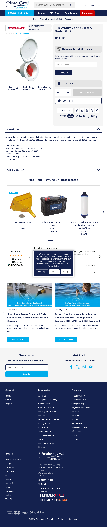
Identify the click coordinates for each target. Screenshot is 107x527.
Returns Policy (44, 427)
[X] (92, 110)
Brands (41, 13)
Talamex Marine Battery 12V (54, 223)
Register (8, 403)
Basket (8, 396)
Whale (8, 487)
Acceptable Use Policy (47, 399)
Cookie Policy (44, 403)
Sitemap (41, 447)
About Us (42, 396)
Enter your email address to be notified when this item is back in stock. (78, 57)
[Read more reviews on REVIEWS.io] (16, 265)
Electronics (76, 415)
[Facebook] (77, 110)
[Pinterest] (97, 110)
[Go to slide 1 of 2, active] (50, 240)
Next (103, 212)
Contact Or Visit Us (46, 407)
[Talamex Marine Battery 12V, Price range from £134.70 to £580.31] (53, 205)
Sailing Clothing (77, 403)
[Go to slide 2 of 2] (56, 240)
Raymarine (9, 491)
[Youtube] (91, 367)
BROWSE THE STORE (18, 13)
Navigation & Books (79, 427)
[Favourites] (23, 213)
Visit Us (41, 439)
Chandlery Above (78, 396)
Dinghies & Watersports (81, 407)
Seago (8, 463)
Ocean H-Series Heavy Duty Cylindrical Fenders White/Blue (84, 225)
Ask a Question (15, 169)
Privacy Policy (44, 423)
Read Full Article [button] (18, 339)
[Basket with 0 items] (99, 5)
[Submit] (71, 5)
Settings (42, 271)
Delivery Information (47, 411)
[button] (29, 256)
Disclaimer (42, 415)
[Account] (92, 5)
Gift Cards (55, 13)
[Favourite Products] (86, 5)
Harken (8, 495)
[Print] (87, 110)
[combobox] (50, 5)
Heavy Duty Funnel (23, 222)
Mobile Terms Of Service (48, 419)
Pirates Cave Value (13, 459)
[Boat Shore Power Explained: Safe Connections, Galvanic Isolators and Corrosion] (29, 295)
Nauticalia (9, 471)
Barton (8, 479)
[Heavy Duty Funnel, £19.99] (22, 205)
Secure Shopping (45, 431)
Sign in (8, 399)
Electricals (75, 411)
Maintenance (76, 423)
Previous (3, 212)
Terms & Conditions (46, 435)
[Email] (82, 110)
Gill (6, 475)
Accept (66, 271)
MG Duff (9, 483)
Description (13, 129)
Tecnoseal (9, 467)
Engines (74, 419)
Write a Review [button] (22, 33)
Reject (54, 271)
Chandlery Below (78, 399)
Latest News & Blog (46, 443)
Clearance (87, 13)
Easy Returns (71, 13)
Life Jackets (76, 431)
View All (8, 499)
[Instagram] (84, 367)
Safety (74, 435)
